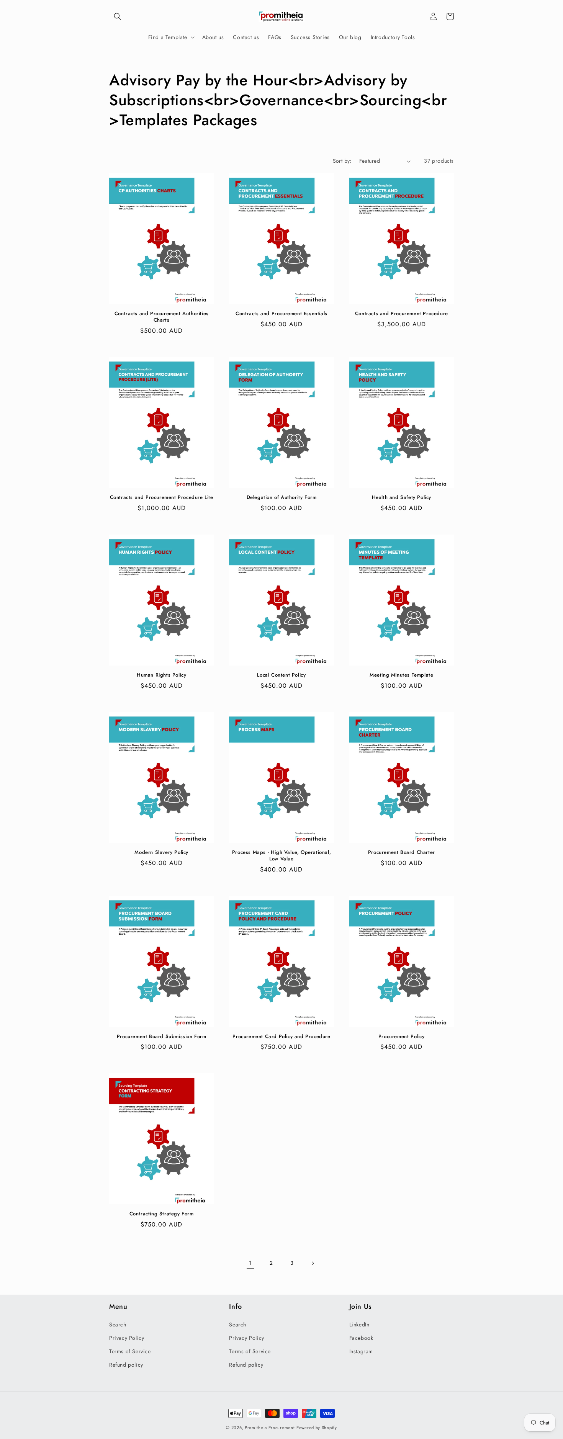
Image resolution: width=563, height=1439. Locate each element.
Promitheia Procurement (270, 1427)
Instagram (361, 1351)
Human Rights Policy (161, 675)
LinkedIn (359, 1324)
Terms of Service (130, 1351)
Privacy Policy (126, 1338)
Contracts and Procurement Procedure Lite (161, 497)
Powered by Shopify (316, 1427)
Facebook (361, 1338)
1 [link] (250, 1263)
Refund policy (126, 1365)
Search (117, 1324)
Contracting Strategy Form (161, 1214)
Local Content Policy (281, 675)
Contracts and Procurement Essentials (281, 314)
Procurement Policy (401, 1036)
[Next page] (312, 1263)
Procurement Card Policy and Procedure (281, 1036)
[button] (117, 16)
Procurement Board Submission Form (161, 1036)
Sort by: (342, 161)
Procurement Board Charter (401, 852)
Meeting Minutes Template (401, 675)
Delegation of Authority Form (282, 497)
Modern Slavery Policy (161, 852)
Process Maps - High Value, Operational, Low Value (281, 855)
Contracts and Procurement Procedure (401, 314)
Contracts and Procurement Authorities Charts (162, 317)
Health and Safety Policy (401, 497)
